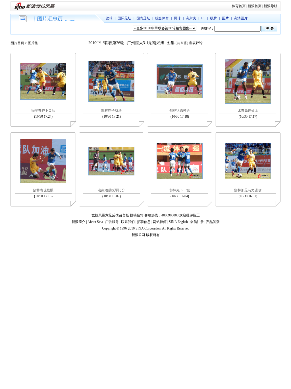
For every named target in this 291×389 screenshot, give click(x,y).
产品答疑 (213, 222)
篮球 (109, 18)
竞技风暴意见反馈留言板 (110, 215)
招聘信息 (144, 222)
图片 (225, 18)
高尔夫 (191, 18)
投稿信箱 (137, 215)
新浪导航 (270, 6)
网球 (177, 18)
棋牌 (213, 18)
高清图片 (241, 18)
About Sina (95, 222)
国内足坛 (143, 18)
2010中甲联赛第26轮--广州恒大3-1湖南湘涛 (126, 43)
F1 (203, 18)
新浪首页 (254, 6)
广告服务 (112, 222)
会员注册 (197, 222)
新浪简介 (78, 222)
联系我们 (128, 222)
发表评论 (196, 43)
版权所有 (153, 235)
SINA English (178, 222)
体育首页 (239, 6)
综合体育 (162, 18)
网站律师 (160, 222)
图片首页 (17, 43)
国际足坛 (124, 18)
